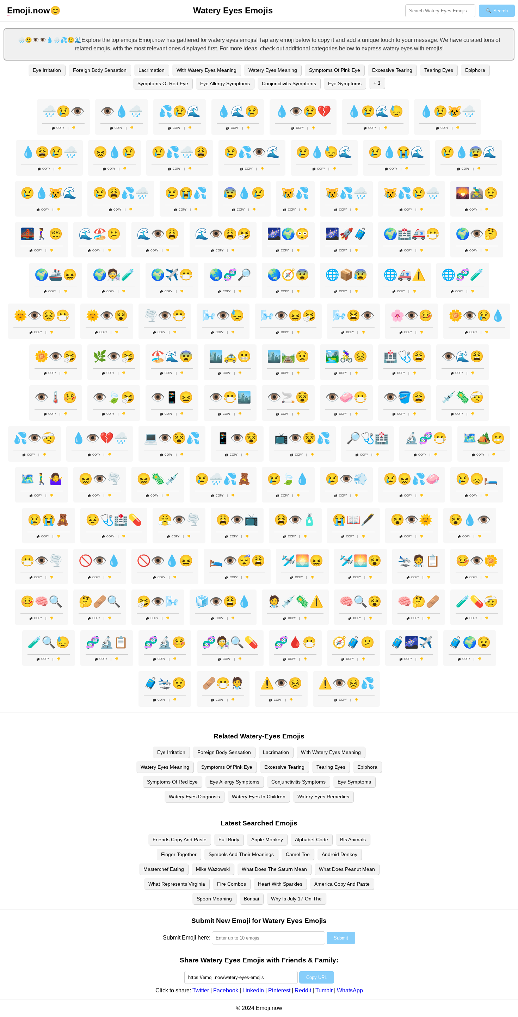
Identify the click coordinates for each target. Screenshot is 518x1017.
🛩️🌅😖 (302, 560)
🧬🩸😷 (295, 642)
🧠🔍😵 (360, 601)
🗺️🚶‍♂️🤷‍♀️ (41, 479)
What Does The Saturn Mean (274, 869)
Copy (60, 128)
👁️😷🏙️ (230, 397)
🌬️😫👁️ (353, 315)
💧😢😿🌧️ (447, 111)
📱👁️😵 (237, 438)
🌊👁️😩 (158, 233)
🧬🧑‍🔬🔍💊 (230, 642)
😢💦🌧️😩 (180, 152)
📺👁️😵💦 (302, 438)
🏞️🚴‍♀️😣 (346, 356)
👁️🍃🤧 (114, 397)
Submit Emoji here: (186, 938)
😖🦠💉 (158, 479)
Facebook (225, 990)
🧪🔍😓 (48, 642)
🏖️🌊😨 (172, 356)
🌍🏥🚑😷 (411, 233)
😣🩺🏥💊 (114, 519)
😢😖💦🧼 (411, 479)
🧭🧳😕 (353, 642)
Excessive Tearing (392, 70)
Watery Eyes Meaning (272, 70)
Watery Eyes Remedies (323, 796)
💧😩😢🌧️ (49, 152)
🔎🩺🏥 (367, 438)
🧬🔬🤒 (165, 642)
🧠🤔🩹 (418, 601)
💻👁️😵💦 (172, 438)
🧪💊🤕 (477, 601)
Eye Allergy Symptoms (225, 83)
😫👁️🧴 (295, 519)
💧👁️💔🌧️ (100, 438)
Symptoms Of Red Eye (162, 83)
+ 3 (377, 83)
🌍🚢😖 (56, 274)
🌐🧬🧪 (463, 274)
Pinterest (279, 990)
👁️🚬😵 (288, 397)
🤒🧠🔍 (41, 601)
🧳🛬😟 (165, 683)
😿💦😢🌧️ (411, 193)
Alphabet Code (311, 839)
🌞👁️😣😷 (41, 315)
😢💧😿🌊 (48, 193)
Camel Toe (298, 854)
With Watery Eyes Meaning (206, 70)
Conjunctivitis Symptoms (289, 83)
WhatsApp (350, 990)
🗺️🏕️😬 (484, 438)
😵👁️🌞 (411, 519)
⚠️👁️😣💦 (346, 683)
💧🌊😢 (238, 111)
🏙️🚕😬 (230, 356)
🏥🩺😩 (404, 356)
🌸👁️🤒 (411, 315)
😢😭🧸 (48, 519)
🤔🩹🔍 (100, 601)
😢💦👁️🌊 (252, 152)
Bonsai (251, 898)
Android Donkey (339, 854)
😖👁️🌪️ (100, 479)
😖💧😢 (114, 152)
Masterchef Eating (163, 869)
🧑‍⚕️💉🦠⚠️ (295, 601)
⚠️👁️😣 (281, 683)
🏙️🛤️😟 (288, 356)
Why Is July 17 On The (296, 898)
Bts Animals (353, 839)
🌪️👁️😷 (165, 315)
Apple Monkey (267, 839)
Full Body (228, 839)
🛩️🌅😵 (360, 560)
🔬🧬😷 (426, 438)
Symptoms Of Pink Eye (334, 70)
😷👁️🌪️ (41, 560)
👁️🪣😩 (404, 397)
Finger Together (179, 854)
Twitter (200, 990)
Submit (341, 938)
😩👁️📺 (237, 519)
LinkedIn (253, 990)
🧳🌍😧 (470, 642)
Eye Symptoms (345, 83)
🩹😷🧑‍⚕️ (223, 683)
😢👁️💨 (346, 479)
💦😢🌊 (180, 111)
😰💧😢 (244, 193)
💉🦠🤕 (463, 397)
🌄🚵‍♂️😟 (477, 193)
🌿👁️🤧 (114, 356)
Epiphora (475, 70)
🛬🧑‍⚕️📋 (418, 560)
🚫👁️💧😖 (165, 560)
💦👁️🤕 (34, 438)
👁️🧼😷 (346, 397)
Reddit (303, 990)
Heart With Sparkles (280, 884)
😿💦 (295, 193)
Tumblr (324, 990)
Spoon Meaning (214, 898)
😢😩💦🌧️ (121, 193)
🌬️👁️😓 (223, 315)
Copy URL (316, 977)
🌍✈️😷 (172, 274)
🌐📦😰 (346, 274)
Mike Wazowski (213, 869)
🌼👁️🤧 (56, 356)
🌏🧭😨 (288, 274)
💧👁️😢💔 (303, 111)
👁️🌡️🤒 (56, 397)
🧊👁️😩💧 (223, 601)
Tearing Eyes (438, 70)
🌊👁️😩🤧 (223, 233)
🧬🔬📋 (107, 642)
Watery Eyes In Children (258, 796)
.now (28, 10)
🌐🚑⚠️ (404, 274)
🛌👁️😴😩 (237, 560)
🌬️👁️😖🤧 (288, 315)
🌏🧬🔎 (230, 274)
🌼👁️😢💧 (477, 315)
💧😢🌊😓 (375, 111)
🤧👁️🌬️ (158, 601)
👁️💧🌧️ (121, 111)
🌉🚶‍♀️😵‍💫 (41, 233)
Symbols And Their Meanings (241, 854)
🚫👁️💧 (100, 560)
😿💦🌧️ (346, 193)
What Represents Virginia (176, 884)
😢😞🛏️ (477, 479)
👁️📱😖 (172, 397)
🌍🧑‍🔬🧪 (114, 274)
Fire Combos (231, 884)
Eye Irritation (47, 70)
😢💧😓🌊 (324, 152)
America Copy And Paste (342, 884)
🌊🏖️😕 (100, 233)
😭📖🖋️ (353, 519)
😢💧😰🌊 (468, 152)
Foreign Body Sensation (100, 70)
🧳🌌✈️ (411, 642)
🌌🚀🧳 (346, 233)
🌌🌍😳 (288, 233)
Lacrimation (151, 70)
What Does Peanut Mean (347, 869)
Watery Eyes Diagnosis (194, 796)
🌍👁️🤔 (477, 233)
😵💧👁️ (470, 519)
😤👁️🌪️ (179, 519)
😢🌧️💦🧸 (223, 479)
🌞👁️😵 (107, 315)
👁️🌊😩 (463, 356)
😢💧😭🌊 (396, 152)
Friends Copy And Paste (179, 839)
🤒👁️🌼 (477, 560)
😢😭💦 (186, 193)
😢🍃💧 (288, 479)
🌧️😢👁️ (63, 111)
